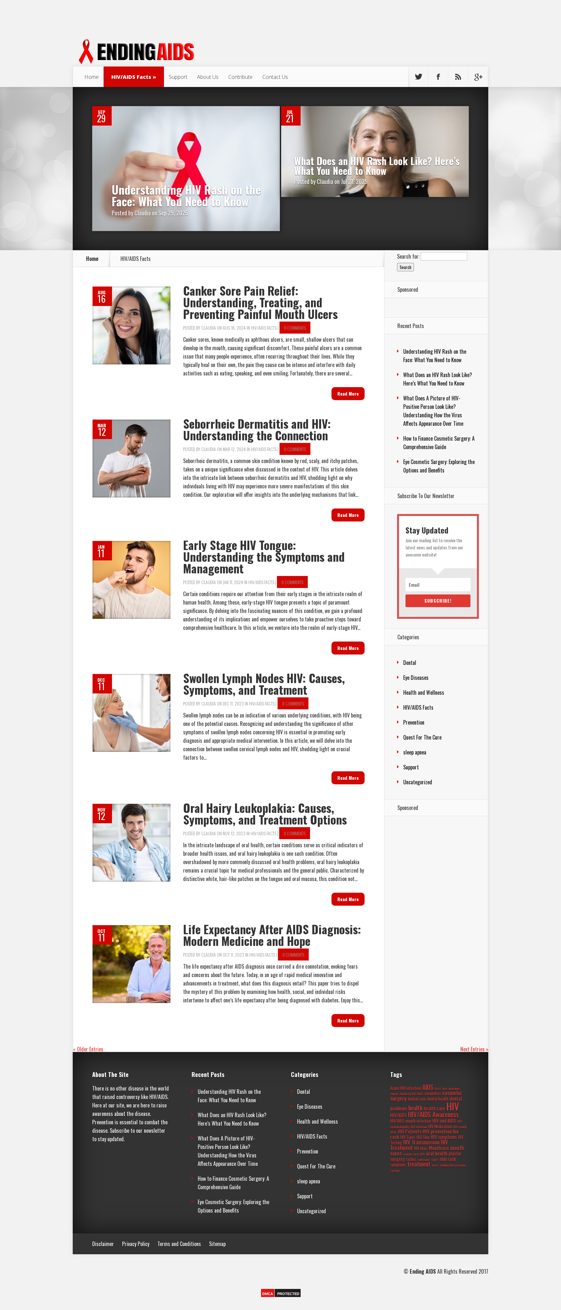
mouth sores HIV (414, 1154)
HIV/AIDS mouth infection (410, 1121)
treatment (418, 1164)
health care (434, 1108)
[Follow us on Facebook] (438, 77)
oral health (436, 1153)
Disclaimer (103, 1244)
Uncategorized (417, 782)
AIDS (427, 1087)
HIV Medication (440, 1126)
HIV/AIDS (398, 1115)
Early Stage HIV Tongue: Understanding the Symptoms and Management (264, 556)
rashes (411, 1159)
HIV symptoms (444, 1136)
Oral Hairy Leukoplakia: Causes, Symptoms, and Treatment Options (265, 813)
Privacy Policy (135, 1244)
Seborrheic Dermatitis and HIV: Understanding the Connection (257, 429)
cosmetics (433, 1093)
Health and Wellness (423, 692)
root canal (424, 1159)
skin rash (448, 1159)
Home (91, 76)
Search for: (408, 256)
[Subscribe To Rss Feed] (458, 77)
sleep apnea (414, 752)
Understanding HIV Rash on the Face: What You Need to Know (186, 195)
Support (178, 76)
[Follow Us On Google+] (478, 77)
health (415, 1107)
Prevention (413, 722)
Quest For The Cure (422, 737)
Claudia (142, 213)
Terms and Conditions (179, 1244)
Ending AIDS (423, 1271)
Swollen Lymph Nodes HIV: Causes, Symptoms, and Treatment (264, 683)
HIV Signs (407, 1137)
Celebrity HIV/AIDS (411, 1093)
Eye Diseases (416, 677)
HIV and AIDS (444, 1120)
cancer (394, 1093)
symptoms (398, 1165)
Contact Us (275, 76)
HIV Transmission (421, 1142)
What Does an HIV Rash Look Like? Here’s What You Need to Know (377, 165)
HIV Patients (409, 1131)
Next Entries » (474, 1049)
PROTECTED (288, 1294)
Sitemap (217, 1244)
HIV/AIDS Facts (131, 76)
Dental (409, 663)
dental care (417, 1099)
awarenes (454, 1088)
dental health (437, 1099)
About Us (207, 76)
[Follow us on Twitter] (418, 77)
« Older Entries (88, 1049)
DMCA (267, 1294)
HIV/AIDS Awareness (433, 1114)
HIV (452, 1106)
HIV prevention (437, 1131)
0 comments (295, 327)
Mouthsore (439, 1148)
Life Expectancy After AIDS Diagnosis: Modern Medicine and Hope (272, 934)
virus (435, 1165)
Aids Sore (441, 1088)
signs (434, 1159)
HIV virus (421, 1148)
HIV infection (419, 1126)
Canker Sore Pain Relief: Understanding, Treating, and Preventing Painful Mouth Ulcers (260, 302)
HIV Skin (423, 1137)
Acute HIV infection (405, 1088)
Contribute (240, 76)
